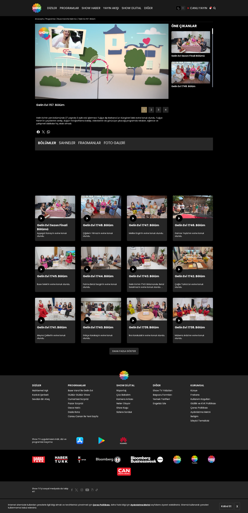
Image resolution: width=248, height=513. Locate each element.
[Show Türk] (194, 460)
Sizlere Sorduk (124, 412)
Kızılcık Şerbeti (40, 394)
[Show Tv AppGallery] (123, 440)
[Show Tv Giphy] (92, 490)
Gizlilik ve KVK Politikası (203, 403)
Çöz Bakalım (123, 394)
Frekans (194, 394)
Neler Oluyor (123, 403)
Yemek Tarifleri (161, 399)
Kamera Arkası (124, 399)
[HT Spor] (82, 459)
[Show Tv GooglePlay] (101, 440)
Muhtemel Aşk (40, 390)
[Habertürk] (38, 459)
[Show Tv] (36, 8)
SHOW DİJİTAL (131, 8)
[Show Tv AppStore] (79, 440)
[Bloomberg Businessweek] (147, 459)
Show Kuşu (122, 407)
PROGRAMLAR (69, 8)
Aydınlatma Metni (140, 504)
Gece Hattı (74, 407)
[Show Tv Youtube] (87, 490)
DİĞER (148, 8)
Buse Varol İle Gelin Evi (80, 390)
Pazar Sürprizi (75, 403)
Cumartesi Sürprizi (78, 399)
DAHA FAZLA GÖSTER (124, 351)
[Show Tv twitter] (43, 131)
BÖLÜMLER (47, 143)
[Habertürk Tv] (61, 459)
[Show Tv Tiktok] (97, 490)
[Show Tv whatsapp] (48, 132)
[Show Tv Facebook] (71, 490)
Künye (193, 390)
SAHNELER (67, 143)
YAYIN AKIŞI (111, 8)
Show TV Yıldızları (162, 390)
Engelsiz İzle (159, 403)
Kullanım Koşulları (200, 399)
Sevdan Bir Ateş (41, 399)
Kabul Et (226, 506)
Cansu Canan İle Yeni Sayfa (83, 416)
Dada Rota (74, 412)
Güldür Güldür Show (79, 394)
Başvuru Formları (162, 394)
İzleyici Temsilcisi (199, 420)
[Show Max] (212, 460)
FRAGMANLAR (89, 143)
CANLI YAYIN (198, 8)
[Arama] (214, 8)
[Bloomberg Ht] (108, 459)
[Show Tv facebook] (38, 132)
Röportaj (121, 390)
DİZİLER (52, 8)
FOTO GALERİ (114, 143)
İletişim (194, 416)
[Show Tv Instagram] (82, 490)
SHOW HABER (91, 8)
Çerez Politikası (101, 504)
